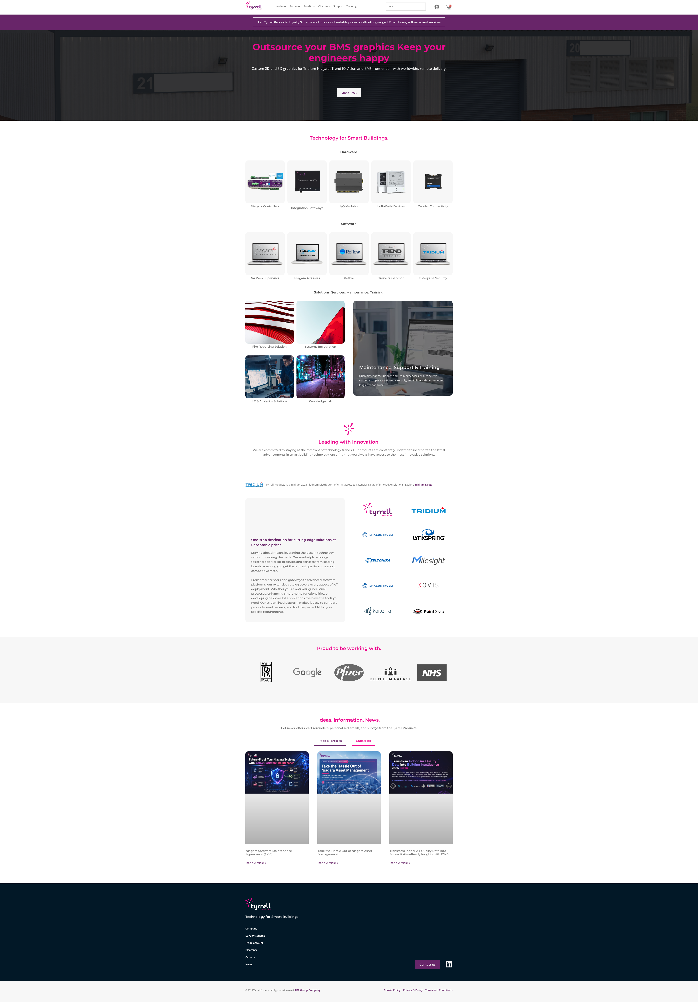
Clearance (324, 6)
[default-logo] (254, 6)
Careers (250, 957)
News (248, 964)
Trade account (254, 943)
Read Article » (256, 863)
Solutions (309, 6)
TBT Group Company (307, 990)
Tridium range (423, 484)
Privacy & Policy (413, 990)
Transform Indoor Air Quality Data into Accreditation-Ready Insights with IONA (419, 852)
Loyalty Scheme (255, 935)
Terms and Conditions (439, 990)
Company (251, 928)
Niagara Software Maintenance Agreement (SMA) (269, 852)
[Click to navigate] (436, 7)
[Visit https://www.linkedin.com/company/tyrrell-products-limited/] (449, 964)
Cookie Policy (392, 990)
